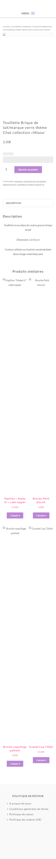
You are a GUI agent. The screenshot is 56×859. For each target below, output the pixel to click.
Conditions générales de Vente (29, 808)
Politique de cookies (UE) (25, 819)
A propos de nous (20, 803)
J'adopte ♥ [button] (41, 760)
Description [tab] (13, 203)
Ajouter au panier (28, 169)
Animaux (27, 27)
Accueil (6, 27)
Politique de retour (21, 814)
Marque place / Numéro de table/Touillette (23, 185)
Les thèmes (16, 27)
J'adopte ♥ (15, 515)
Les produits (29, 181)
